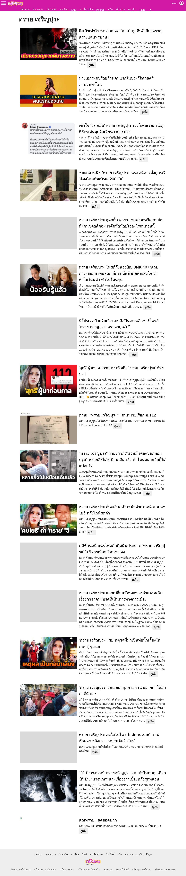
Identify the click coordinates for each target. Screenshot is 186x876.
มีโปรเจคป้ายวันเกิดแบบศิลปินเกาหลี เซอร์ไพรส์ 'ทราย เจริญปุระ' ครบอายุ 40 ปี (119, 324)
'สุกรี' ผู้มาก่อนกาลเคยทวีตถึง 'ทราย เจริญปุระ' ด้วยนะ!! (121, 371)
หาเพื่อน (64, 9)
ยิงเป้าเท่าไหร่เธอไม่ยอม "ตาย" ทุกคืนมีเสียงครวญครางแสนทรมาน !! (120, 34)
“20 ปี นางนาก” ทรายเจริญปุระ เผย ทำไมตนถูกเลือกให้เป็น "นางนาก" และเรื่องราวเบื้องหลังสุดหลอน (122, 776)
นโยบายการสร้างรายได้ (89, 869)
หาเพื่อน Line (86, 9)
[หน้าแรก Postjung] (15, 3)
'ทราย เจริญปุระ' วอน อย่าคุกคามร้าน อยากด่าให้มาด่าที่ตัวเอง (122, 690)
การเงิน (132, 9)
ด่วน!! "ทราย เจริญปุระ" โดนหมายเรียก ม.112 (117, 415)
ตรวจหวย (38, 9)
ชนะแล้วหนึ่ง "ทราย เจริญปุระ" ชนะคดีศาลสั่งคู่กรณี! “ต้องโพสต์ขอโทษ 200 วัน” (123, 176)
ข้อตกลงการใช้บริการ (21, 869)
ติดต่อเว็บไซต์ (122, 869)
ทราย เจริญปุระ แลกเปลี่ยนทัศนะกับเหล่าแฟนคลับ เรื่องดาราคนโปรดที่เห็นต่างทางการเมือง (120, 596)
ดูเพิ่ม (91, 64)
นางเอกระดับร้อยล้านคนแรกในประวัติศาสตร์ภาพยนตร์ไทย (116, 81)
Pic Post (100, 9)
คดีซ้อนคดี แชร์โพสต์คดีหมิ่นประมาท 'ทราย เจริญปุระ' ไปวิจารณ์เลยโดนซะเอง (122, 549)
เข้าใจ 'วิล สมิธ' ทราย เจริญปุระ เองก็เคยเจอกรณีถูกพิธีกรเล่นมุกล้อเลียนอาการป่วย (122, 128)
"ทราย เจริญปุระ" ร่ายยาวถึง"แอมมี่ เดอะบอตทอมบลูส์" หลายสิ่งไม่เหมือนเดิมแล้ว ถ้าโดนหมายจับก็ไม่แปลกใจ (122, 459)
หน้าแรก (24, 9)
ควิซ (110, 9)
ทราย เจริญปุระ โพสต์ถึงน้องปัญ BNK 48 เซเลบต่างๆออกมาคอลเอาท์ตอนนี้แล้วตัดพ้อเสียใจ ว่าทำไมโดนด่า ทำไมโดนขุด (118, 273)
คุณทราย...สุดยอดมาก (98, 820)
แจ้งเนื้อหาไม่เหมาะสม (165, 869)
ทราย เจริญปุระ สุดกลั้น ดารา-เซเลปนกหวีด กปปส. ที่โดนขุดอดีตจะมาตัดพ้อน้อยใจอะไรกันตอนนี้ (121, 223)
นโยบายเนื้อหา (67, 869)
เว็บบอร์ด (51, 9)
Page (142, 9)
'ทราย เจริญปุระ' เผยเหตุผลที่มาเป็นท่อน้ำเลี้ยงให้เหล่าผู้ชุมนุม (119, 643)
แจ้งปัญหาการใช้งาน (141, 869)
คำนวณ (120, 9)
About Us (107, 869)
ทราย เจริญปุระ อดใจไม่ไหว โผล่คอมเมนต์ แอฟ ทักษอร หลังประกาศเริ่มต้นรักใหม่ (119, 738)
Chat (73, 9)
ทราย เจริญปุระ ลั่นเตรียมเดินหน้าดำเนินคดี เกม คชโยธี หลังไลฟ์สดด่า (122, 510)
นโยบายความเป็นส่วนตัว (45, 869)
